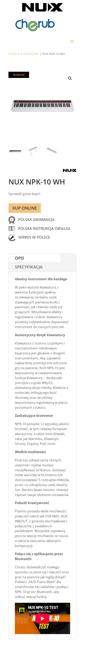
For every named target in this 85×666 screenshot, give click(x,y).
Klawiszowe (29, 54)
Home (12, 54)
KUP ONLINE (25, 208)
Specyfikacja (28, 267)
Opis (19, 258)
